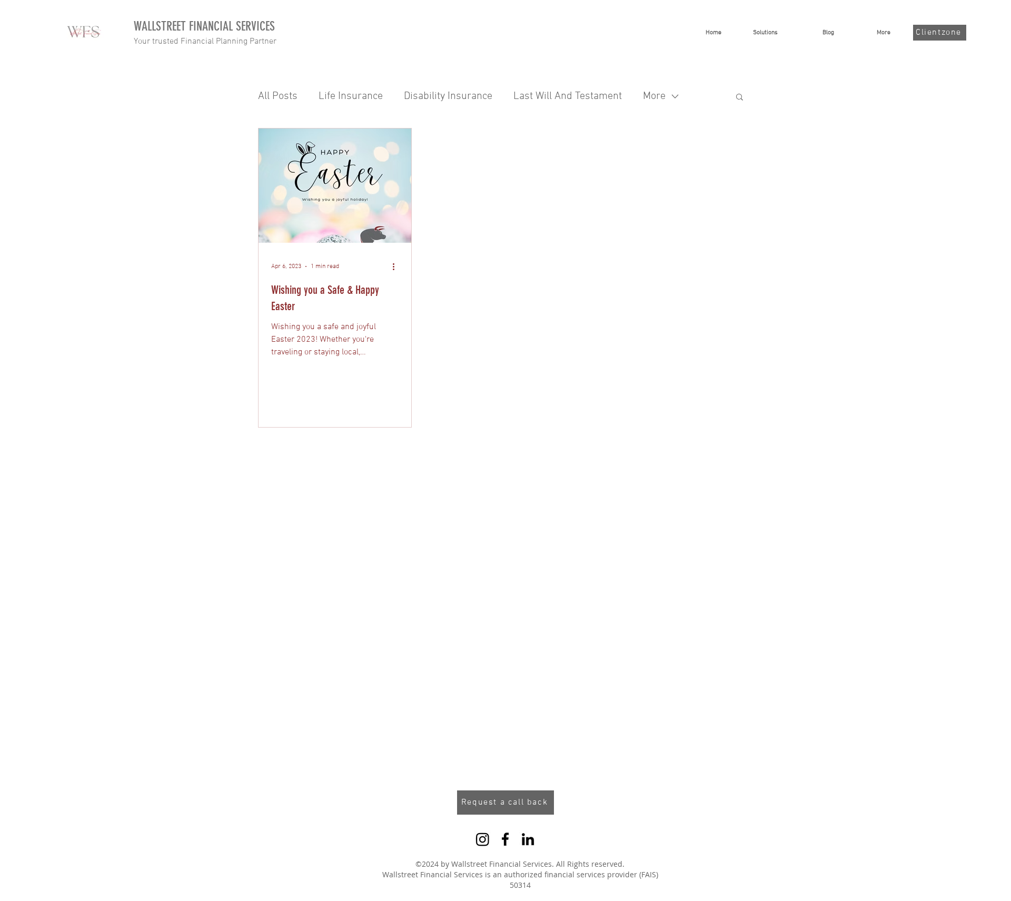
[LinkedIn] (528, 839)
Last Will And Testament (567, 96)
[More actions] (397, 266)
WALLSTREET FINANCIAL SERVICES (204, 26)
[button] (740, 97)
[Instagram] (482, 839)
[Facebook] (505, 839)
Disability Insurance (448, 96)
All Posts (278, 96)
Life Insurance (351, 96)
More (654, 96)
